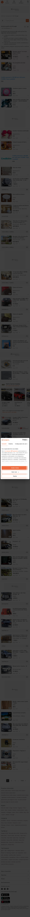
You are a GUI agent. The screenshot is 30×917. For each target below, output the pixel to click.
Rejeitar (15, 476)
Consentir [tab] (4, 443)
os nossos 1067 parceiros (11, 451)
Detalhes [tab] (11, 443)
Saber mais (14, 472)
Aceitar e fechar (15, 467)
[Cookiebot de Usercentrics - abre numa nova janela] (22, 440)
